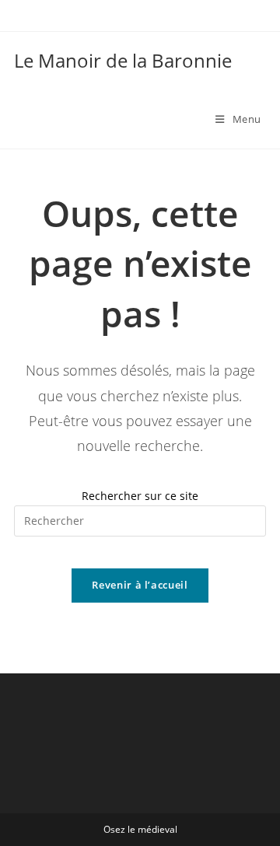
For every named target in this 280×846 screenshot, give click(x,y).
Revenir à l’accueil (139, 585)
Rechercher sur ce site (140, 495)
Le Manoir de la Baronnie (123, 60)
